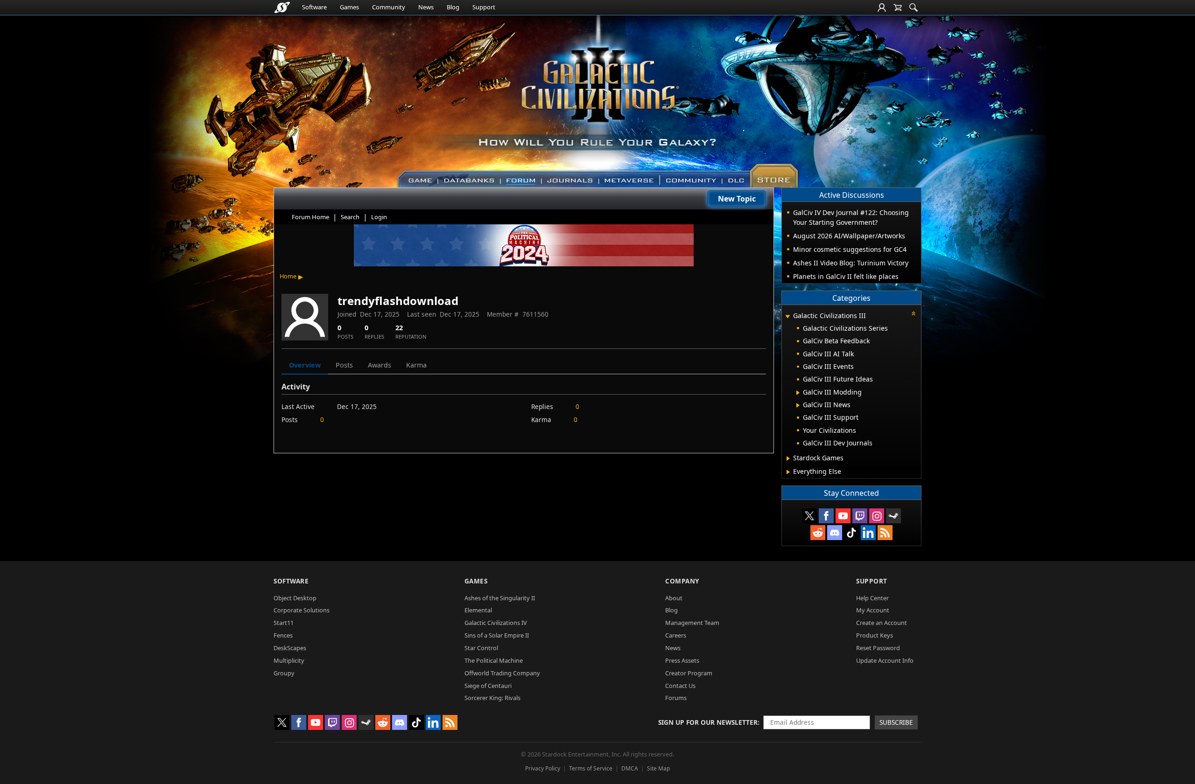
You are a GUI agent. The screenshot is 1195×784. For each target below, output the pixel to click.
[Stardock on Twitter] (809, 515)
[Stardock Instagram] (876, 515)
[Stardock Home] (282, 7)
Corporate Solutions (302, 610)
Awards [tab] (379, 365)
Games (349, 7)
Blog (453, 7)
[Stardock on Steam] (893, 515)
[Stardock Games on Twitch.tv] (859, 515)
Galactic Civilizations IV (495, 622)
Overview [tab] (305, 365)
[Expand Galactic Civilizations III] (787, 316)
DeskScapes (290, 648)
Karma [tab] (416, 365)
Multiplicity (289, 660)
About (673, 598)
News (426, 7)
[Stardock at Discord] (834, 532)
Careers (675, 635)
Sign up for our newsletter (708, 722)
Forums (676, 698)
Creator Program (688, 673)
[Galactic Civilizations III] (598, 97)
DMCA (629, 768)
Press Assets (682, 660)
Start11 (284, 622)
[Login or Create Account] (882, 7)
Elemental (478, 610)
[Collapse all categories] (913, 313)
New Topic (737, 199)
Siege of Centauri (488, 685)
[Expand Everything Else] (788, 472)
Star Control (481, 648)
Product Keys (874, 635)
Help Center (872, 598)
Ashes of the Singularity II (499, 598)
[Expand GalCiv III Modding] (798, 392)
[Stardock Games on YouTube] (843, 515)
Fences (283, 635)
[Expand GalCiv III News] (798, 405)
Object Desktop (295, 598)
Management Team (692, 622)
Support (483, 7)
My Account (872, 610)
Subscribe (896, 722)
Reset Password (878, 648)
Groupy (284, 673)
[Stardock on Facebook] (826, 515)
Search (350, 217)
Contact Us (680, 685)
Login (379, 217)
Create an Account (881, 622)
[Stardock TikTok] (851, 532)
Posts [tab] (344, 365)
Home (288, 276)
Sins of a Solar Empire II (496, 635)
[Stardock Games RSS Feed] (885, 532)
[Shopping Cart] (898, 7)
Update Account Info (885, 660)
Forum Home (310, 217)
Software (314, 7)
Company (682, 580)
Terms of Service (590, 768)
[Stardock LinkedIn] (868, 532)
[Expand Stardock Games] (788, 458)
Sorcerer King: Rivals (492, 698)
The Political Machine (493, 660)
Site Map (658, 768)
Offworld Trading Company (502, 673)
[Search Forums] (914, 7)
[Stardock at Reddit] (817, 532)
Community (388, 7)
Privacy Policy (542, 768)
